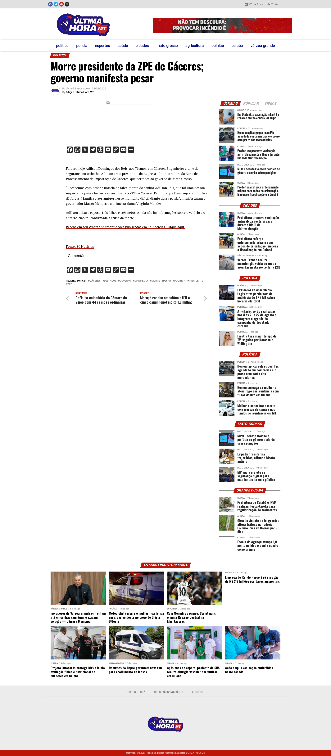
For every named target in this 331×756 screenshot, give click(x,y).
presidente (196, 281)
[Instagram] (67, 4)
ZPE (69, 284)
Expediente (198, 692)
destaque (110, 281)
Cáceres (95, 281)
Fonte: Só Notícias (80, 246)
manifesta (141, 281)
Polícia (81, 45)
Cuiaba (237, 45)
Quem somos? (135, 692)
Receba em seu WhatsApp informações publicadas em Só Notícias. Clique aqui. (125, 227)
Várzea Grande (263, 45)
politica (179, 281)
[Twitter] (56, 4)
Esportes (102, 45)
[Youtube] (61, 4)
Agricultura (194, 45)
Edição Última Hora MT (80, 92)
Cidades (142, 45)
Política (62, 45)
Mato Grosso (167, 45)
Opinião (217, 45)
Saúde (123, 45)
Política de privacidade (167, 692)
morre (156, 281)
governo (125, 281)
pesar (167, 281)
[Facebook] (50, 4)
